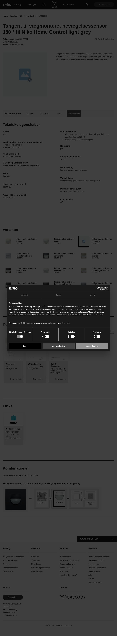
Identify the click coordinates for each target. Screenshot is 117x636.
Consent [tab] (24, 295)
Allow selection (58, 346)
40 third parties (26, 323)
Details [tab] (58, 295)
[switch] (45, 336)
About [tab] (92, 295)
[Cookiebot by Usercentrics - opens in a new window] (98, 288)
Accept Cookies (92, 346)
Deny (25, 346)
